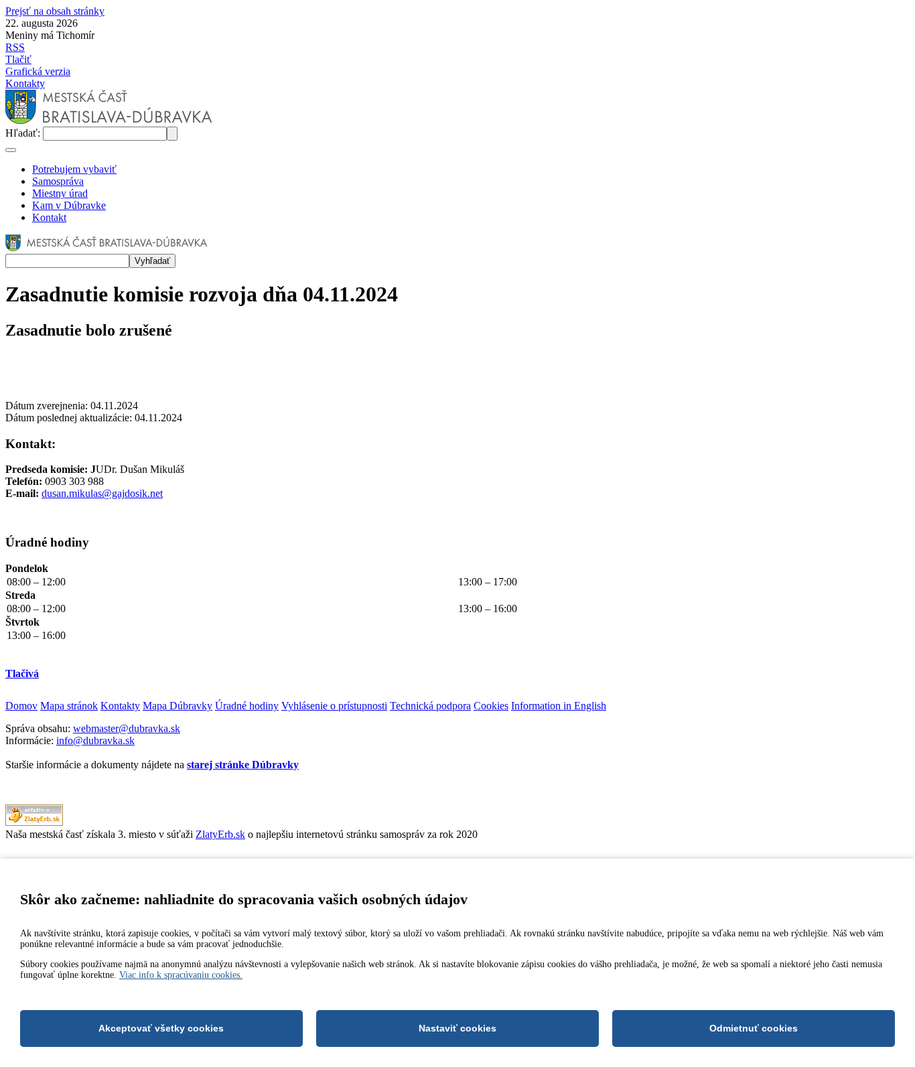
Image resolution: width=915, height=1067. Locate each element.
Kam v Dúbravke (69, 205)
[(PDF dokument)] (34, 822)
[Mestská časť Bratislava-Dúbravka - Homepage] (108, 120)
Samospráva (58, 181)
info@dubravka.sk (95, 740)
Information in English (558, 705)
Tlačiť (18, 59)
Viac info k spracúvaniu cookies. (180, 975)
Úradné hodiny (247, 705)
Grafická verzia (37, 71)
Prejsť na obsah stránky (54, 11)
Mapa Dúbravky (177, 705)
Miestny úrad (60, 193)
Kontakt (49, 217)
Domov (21, 705)
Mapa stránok (69, 705)
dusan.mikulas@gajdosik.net (102, 493)
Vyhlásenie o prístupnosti (334, 705)
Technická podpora (430, 705)
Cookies (491, 705)
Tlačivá (22, 673)
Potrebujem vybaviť (74, 169)
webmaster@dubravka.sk (126, 728)
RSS (15, 47)
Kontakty (25, 83)
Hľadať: (24, 133)
